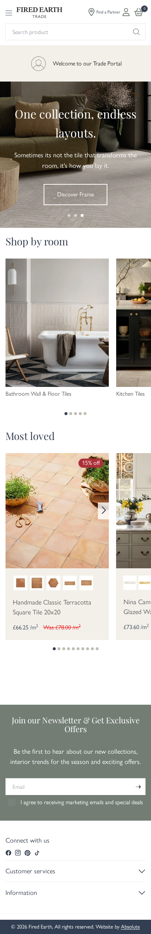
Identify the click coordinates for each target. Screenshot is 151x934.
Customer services (30, 871)
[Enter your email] (138, 786)
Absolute (130, 926)
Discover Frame (75, 194)
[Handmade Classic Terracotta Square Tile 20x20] (57, 510)
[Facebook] (8, 853)
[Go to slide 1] (68, 215)
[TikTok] (37, 853)
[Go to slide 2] (75, 215)
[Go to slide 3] (82, 215)
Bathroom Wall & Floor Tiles (38, 394)
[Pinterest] (27, 853)
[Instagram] (18, 853)
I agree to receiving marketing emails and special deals (82, 802)
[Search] (136, 31)
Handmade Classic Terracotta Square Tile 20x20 (52, 607)
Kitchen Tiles (130, 394)
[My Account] (126, 12)
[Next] (103, 510)
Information (21, 893)
